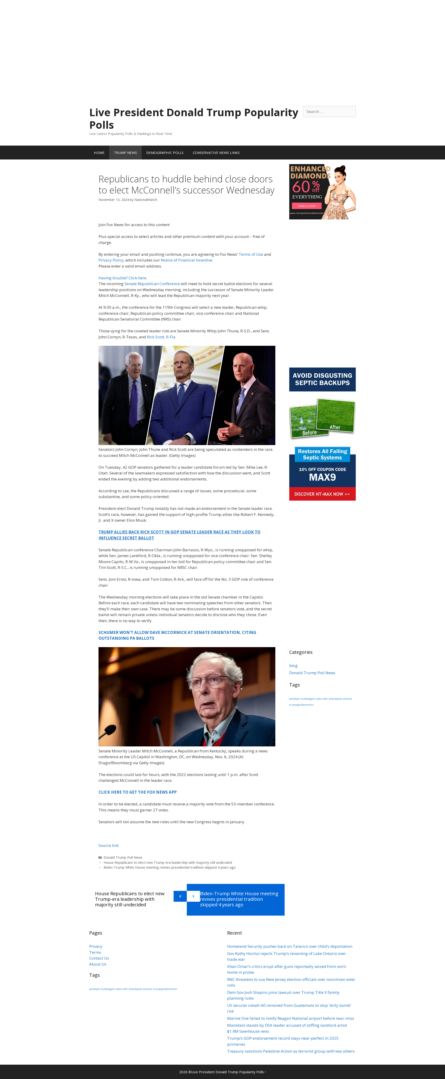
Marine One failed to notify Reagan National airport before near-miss (290, 1018)
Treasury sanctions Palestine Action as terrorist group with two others (291, 1051)
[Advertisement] (222, 32)
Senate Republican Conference (152, 283)
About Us (97, 964)
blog (293, 665)
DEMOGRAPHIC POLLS (165, 152)
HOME (99, 152)
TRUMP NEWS (125, 152)
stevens (347, 698)
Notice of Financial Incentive (186, 260)
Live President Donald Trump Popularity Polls (193, 118)
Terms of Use (251, 254)
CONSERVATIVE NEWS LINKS (216, 152)
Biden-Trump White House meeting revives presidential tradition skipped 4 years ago (170, 867)
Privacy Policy (111, 260)
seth (325, 698)
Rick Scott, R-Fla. (161, 337)
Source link (109, 845)
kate (319, 698)
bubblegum (308, 698)
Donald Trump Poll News (123, 857)
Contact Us (99, 958)
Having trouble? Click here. (123, 278)
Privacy (95, 946)
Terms (95, 952)
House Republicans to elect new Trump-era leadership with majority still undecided (168, 862)
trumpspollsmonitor (301, 704)
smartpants (335, 698)
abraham (294, 698)
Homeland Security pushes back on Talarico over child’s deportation (289, 946)
